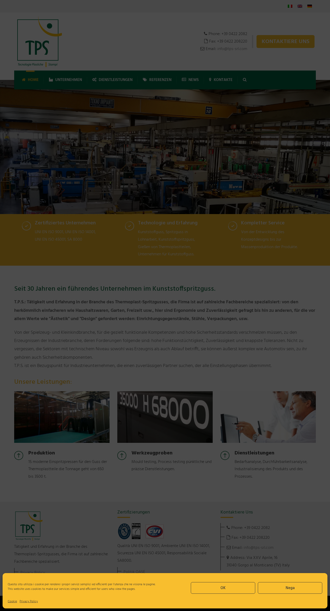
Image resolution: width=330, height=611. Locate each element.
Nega (290, 588)
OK (223, 588)
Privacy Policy (29, 601)
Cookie (12, 601)
